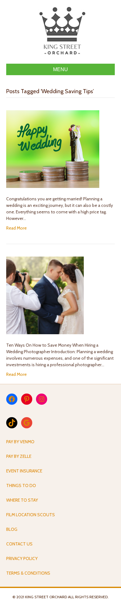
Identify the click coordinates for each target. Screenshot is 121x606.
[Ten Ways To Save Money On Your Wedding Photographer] (45, 295)
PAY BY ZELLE (18, 456)
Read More (16, 228)
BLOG (11, 529)
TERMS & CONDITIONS (28, 573)
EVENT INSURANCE (24, 471)
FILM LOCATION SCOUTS (30, 514)
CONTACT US (19, 544)
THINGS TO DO (21, 485)
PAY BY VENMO (20, 441)
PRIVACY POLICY (22, 558)
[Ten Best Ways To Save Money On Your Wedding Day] (52, 149)
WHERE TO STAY (22, 500)
